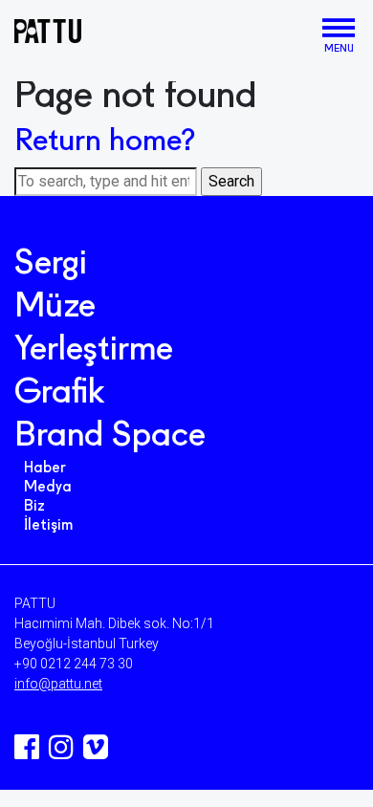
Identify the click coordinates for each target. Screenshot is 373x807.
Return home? (104, 142)
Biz (34, 506)
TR (306, 32)
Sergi (50, 265)
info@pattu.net (58, 683)
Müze (55, 308)
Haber (45, 468)
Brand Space (110, 437)
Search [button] (231, 181)
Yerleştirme (93, 351)
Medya (48, 487)
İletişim (48, 526)
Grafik (59, 394)
